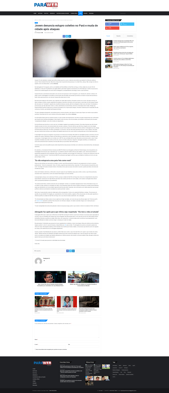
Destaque (126, 367)
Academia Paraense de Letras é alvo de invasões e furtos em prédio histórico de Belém (44, 310)
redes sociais (39, 200)
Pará (125, 372)
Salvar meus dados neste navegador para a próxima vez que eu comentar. (51, 349)
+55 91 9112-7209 (113, 390)
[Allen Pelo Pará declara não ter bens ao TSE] (98, 378)
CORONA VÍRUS (74, 13)
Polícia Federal (121, 374)
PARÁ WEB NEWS (53, 390)
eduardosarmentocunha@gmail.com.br (128, 390)
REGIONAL (91, 13)
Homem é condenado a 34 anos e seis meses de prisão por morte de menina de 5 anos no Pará (67, 310)
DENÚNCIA (52, 13)
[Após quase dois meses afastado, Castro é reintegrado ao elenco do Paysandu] (106, 366)
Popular (108, 36)
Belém (120, 365)
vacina (114, 376)
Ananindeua (115, 365)
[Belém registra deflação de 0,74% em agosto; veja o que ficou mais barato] (108, 48)
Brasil (130, 365)
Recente (118, 36)
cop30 (133, 365)
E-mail (36, 344)
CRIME (80, 13)
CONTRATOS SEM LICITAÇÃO (63, 13)
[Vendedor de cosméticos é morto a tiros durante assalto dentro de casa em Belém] (89, 378)
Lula (121, 372)
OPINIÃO (85, 13)
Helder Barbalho (116, 372)
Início (37, 20)
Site (69, 344)
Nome (36, 339)
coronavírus (115, 367)
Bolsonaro (125, 365)
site (65, 225)
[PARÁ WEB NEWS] (46, 6)
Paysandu (129, 372)
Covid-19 (120, 367)
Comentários (130, 36)
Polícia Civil (115, 374)
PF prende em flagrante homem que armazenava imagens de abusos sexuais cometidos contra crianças (88, 310)
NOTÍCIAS (40, 13)
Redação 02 (39, 32)
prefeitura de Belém (129, 374)
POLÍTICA (46, 13)
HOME (35, 13)
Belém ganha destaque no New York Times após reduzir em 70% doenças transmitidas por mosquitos (123, 65)
